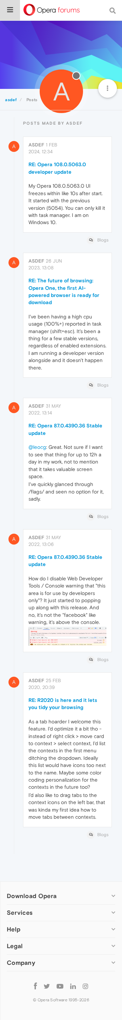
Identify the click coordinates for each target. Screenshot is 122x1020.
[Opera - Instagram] (85, 986)
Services (20, 912)
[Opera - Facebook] (35, 986)
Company (21, 962)
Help (13, 929)
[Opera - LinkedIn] (73, 986)
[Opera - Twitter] (46, 986)
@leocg (37, 447)
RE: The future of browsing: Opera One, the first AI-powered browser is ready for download (63, 291)
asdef (36, 144)
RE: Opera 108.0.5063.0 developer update (57, 167)
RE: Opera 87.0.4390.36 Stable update (65, 429)
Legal (15, 946)
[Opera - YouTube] (60, 986)
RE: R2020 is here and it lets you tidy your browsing (62, 703)
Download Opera (32, 895)
